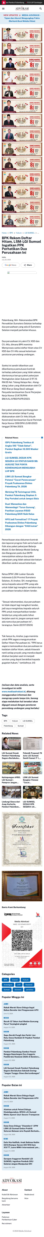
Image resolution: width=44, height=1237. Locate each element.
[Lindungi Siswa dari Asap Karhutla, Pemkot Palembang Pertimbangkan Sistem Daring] (11, 792)
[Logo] (22, 1181)
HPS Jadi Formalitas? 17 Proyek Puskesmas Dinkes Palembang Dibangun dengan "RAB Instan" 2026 (21, 524)
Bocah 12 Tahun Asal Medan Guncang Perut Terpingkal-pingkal (21, 1022)
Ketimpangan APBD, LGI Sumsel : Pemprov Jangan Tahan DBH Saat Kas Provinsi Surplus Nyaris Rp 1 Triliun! (11, 780)
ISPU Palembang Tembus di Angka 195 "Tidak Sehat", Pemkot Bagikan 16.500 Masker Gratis (21, 447)
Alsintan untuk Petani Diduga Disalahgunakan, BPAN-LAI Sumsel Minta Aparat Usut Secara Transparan (21, 1112)
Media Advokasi (25, 1231)
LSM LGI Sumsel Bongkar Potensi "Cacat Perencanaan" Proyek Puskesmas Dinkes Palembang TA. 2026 (20, 481)
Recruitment (6, 1223)
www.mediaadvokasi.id (13, 691)
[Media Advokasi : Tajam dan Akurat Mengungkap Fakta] (22, 8)
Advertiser (6, 1205)
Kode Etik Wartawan (10, 1194)
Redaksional (29, 1194)
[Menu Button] (3, 8)
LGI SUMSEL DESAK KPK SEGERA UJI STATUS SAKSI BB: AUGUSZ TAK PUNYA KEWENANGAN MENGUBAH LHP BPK (21, 464)
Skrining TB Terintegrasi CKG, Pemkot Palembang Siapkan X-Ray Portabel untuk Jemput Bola (22, 495)
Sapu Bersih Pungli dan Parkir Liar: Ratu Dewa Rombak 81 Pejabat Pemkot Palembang (22, 1038)
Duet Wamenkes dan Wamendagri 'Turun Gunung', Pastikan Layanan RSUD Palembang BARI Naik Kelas (20, 509)
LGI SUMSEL (28, 721)
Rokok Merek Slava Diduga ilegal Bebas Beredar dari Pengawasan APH (21, 1008)
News (6, 1139)
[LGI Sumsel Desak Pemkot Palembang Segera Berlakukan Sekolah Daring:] (11, 743)
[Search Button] (40, 8)
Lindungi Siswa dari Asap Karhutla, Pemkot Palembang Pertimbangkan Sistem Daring (11, 804)
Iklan (26, 1198)
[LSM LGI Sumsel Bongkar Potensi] (32, 767)
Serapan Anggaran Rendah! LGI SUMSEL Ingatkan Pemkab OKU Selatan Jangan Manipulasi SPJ (18, 1161)
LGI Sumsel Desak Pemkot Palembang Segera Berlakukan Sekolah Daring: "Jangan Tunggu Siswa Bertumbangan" (11, 756)
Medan (6, 1018)
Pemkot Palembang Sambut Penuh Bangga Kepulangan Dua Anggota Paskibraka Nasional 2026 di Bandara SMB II (21, 1054)
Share (29, 265)
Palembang (8, 726)
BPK (5, 721)
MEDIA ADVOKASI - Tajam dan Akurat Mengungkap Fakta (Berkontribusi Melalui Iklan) (22, 18)
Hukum (15, 721)
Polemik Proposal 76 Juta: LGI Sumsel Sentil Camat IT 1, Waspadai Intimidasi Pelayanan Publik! (32, 756)
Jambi (6, 1004)
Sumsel (21, 726)
